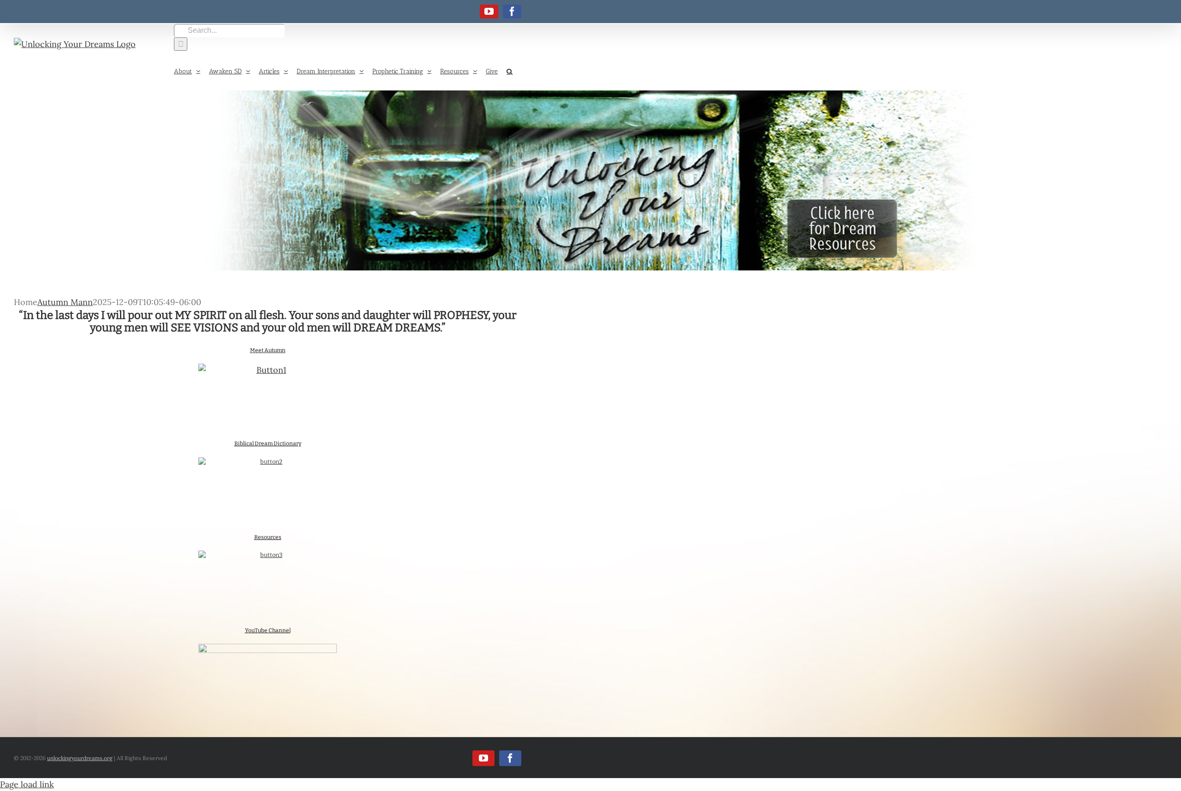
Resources (267, 537)
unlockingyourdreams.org (80, 758)
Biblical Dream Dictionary (267, 443)
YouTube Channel (268, 630)
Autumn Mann (65, 302)
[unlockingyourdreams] (590, 180)
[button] (510, 70)
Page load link (27, 784)
